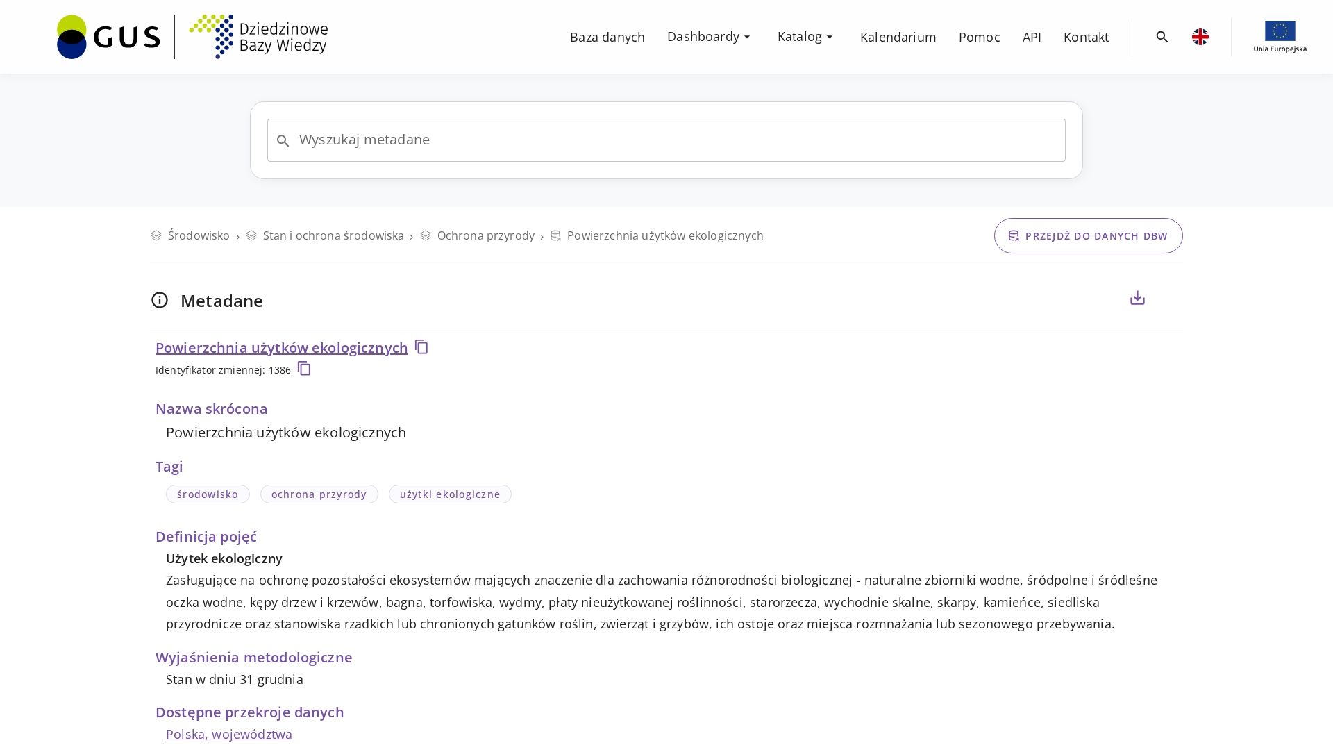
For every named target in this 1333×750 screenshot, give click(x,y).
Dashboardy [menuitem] (703, 36)
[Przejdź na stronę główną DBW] (192, 37)
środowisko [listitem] (208, 494)
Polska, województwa (229, 734)
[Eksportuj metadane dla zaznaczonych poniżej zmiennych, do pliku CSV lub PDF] (1137, 298)
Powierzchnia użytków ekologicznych (282, 347)
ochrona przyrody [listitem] (319, 494)
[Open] (283, 141)
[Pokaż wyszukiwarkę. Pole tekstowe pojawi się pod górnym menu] (1162, 37)
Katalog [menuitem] (800, 36)
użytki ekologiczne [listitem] (450, 494)
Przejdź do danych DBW (1096, 235)
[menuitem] (192, 35)
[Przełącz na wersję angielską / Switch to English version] (1200, 36)
